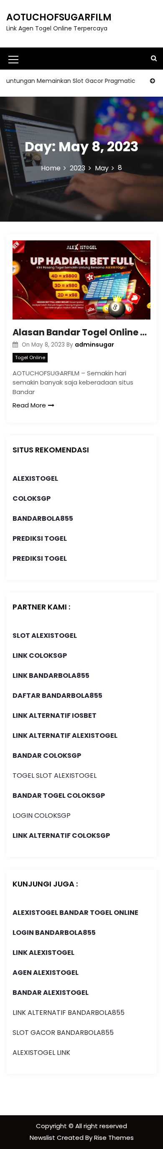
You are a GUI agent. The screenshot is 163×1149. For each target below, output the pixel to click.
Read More (29, 405)
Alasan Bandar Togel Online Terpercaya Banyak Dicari (81, 332)
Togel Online (30, 357)
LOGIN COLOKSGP (42, 815)
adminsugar (94, 344)
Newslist (43, 1137)
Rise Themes (114, 1137)
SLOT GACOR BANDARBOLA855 (63, 1032)
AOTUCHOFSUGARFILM (59, 17)
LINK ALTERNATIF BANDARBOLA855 (69, 1012)
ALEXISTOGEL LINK (41, 1052)
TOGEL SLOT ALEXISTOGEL (55, 775)
